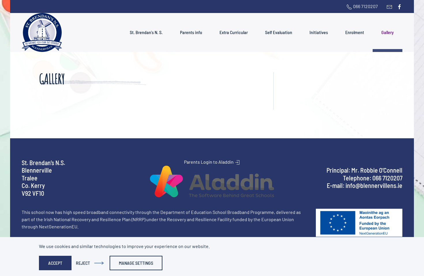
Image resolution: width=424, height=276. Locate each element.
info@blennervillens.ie (374, 185)
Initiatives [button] (318, 32)
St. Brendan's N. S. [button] (146, 32)
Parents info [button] (191, 32)
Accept (55, 263)
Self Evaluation (278, 32)
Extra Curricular (233, 32)
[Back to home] (42, 32)
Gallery (387, 32)
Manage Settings (136, 263)
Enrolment (354, 32)
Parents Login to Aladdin (209, 162)
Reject (83, 263)
